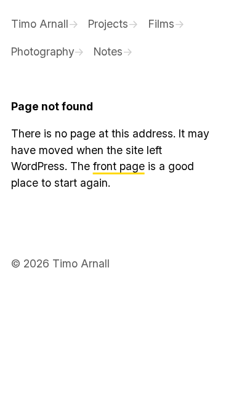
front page (119, 166)
